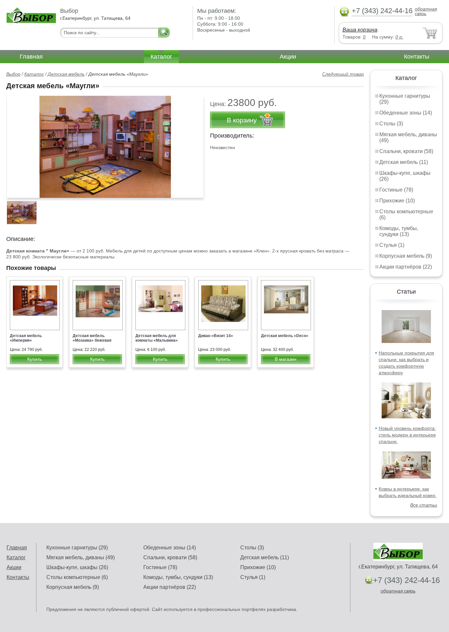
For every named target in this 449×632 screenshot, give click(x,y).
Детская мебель (66, 74)
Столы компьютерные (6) (77, 577)
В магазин (285, 359)
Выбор (13, 74)
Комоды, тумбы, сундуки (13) (398, 231)
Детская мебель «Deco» (284, 335)
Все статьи (423, 505)
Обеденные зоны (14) (405, 113)
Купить (34, 359)
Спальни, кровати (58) (406, 151)
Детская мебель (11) (403, 162)
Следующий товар (343, 74)
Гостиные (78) (396, 190)
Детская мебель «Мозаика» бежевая (92, 338)
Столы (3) (391, 123)
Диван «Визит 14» (215, 335)
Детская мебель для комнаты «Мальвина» (156, 338)
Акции (288, 56)
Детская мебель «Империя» (26, 338)
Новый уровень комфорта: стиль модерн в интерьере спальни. (407, 435)
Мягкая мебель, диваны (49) (80, 557)
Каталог (161, 56)
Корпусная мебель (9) (405, 256)
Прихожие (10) (397, 200)
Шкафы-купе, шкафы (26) (77, 567)
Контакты (416, 56)
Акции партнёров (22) (405, 267)
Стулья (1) (391, 245)
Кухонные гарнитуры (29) (77, 547)
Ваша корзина (360, 30)
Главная (31, 56)
